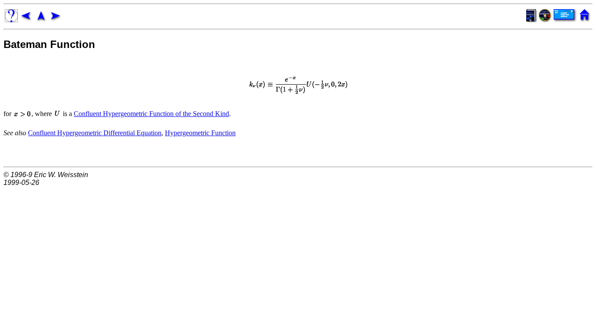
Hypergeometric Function (200, 133)
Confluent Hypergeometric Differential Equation (94, 133)
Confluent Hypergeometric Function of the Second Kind (151, 113)
